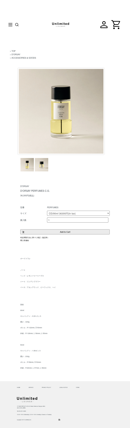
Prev (22, 112)
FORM (77, 387)
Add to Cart (46, 232)
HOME (18, 387)
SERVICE (31, 387)
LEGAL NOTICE (63, 387)
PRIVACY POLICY (46, 387)
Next (100, 112)
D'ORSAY (16, 54)
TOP (14, 50)
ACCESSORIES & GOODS (24, 57)
